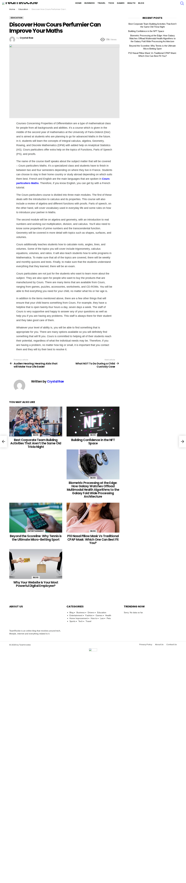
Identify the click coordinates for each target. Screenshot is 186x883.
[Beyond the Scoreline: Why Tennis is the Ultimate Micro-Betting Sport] (35, 518)
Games (120, 3)
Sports (72, 621)
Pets (109, 618)
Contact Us (171, 848)
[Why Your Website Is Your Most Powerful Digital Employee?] (35, 564)
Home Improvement (78, 618)
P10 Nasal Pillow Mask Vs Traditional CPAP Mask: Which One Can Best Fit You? (93, 539)
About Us (159, 848)
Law (102, 618)
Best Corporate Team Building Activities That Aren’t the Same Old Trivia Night (35, 443)
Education (101, 612)
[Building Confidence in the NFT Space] (93, 421)
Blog (141, 3)
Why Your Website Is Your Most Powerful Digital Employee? (35, 584)
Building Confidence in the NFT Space (93, 442)
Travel (101, 3)
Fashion (89, 615)
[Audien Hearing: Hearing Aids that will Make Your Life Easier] (3, 441)
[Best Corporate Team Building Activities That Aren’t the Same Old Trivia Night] (35, 421)
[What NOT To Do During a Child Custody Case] (182, 441)
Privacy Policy (145, 848)
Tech (111, 3)
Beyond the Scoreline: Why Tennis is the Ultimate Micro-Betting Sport (36, 538)
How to (94, 618)
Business (89, 3)
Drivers (91, 612)
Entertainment (36, 531)
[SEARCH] (182, 3)
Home (78, 3)
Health (131, 3)
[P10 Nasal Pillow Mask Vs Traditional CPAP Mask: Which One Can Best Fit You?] (93, 518)
